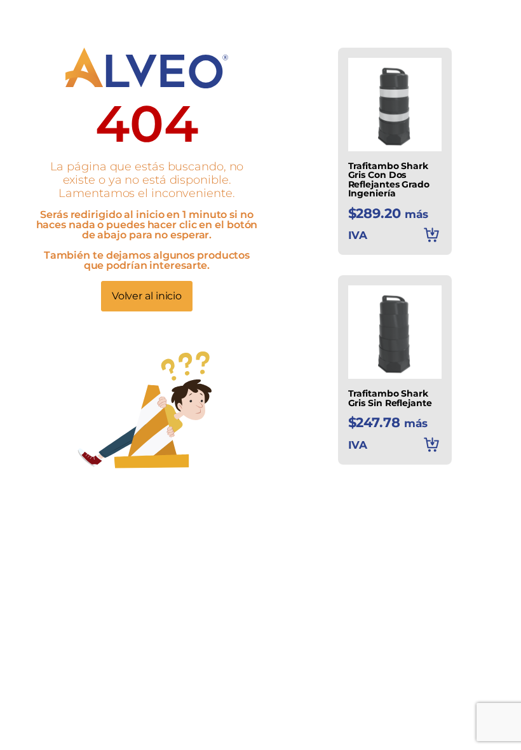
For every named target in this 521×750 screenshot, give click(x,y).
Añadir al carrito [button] (431, 234)
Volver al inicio (147, 296)
